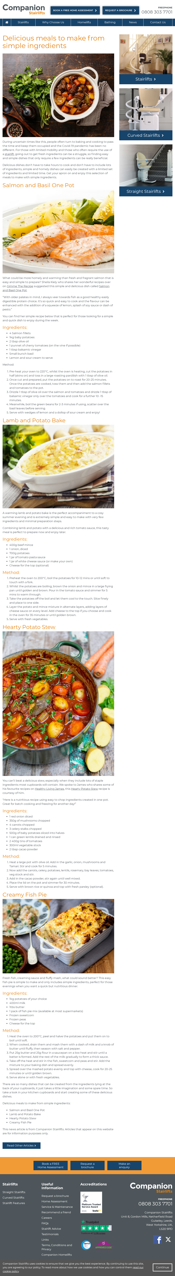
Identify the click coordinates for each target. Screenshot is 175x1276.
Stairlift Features (14, 1203)
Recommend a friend (56, 1212)
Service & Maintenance (57, 1206)
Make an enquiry (124, 1165)
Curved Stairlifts (143, 135)
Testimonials (50, 1234)
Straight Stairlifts (144, 191)
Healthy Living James (49, 788)
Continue (162, 1267)
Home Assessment (55, 1201)
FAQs (45, 1223)
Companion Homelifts (57, 1254)
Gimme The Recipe (20, 286)
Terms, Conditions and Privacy (57, 1247)
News (133, 22)
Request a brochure (118, 10)
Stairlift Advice (51, 1228)
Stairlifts (23, 22)
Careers (47, 1217)
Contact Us (158, 22)
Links (45, 1239)
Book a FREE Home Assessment (73, 10)
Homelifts (84, 22)
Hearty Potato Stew (84, 788)
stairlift (9, 154)
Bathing (110, 22)
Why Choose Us (53, 22)
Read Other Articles (20, 1145)
